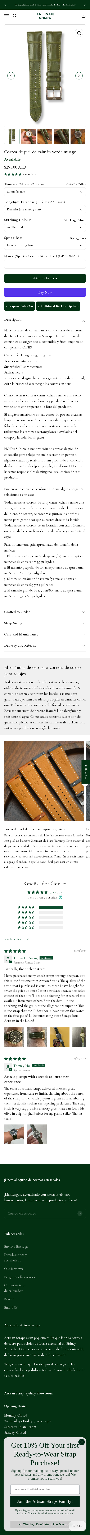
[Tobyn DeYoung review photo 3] (60, 1037)
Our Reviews (13, 1269)
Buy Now (45, 292)
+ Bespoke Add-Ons (19, 306)
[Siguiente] (85, 5)
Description (12, 320)
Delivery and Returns (20, 645)
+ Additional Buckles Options (58, 306)
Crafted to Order (17, 612)
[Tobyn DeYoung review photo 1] (14, 1037)
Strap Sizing (13, 623)
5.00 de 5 (56, 892)
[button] (13, 174)
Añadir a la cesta (45, 278)
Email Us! (11, 1307)
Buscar (9, 1299)
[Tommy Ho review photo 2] (37, 1134)
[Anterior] (5, 5)
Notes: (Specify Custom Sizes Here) (41, 256)
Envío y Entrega (16, 1246)
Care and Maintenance (21, 634)
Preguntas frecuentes (19, 1277)
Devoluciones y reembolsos (15, 1257)
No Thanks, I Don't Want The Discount (44, 1524)
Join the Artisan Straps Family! (45, 1501)
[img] (15, 951)
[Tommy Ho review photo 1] (14, 1134)
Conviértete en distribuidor (15, 1288)
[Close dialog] (81, 1442)
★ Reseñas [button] (86, 771)
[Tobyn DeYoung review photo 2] (37, 1037)
